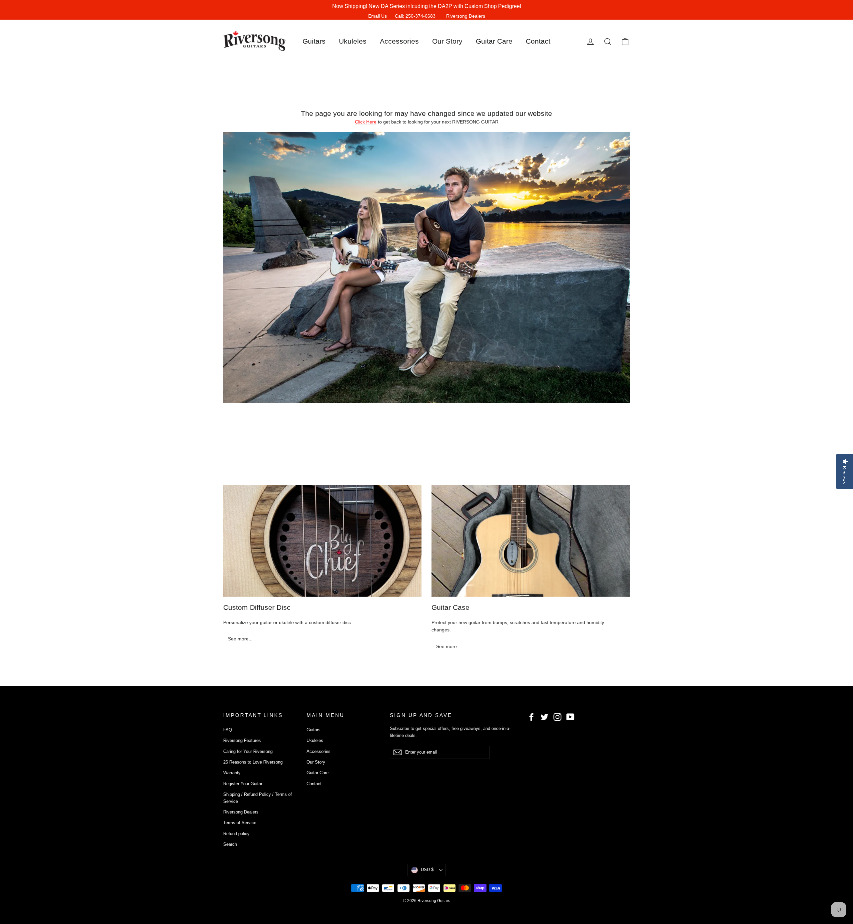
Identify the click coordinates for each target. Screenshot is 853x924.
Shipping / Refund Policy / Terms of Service (257, 798)
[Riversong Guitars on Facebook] (531, 717)
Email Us (377, 16)
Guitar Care (494, 41)
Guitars (314, 41)
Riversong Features (242, 740)
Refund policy (236, 833)
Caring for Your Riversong (248, 751)
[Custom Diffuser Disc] (322, 541)
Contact (538, 41)
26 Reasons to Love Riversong (253, 762)
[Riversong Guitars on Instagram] (557, 717)
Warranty (232, 772)
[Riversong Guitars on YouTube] (570, 717)
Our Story (447, 41)
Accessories (399, 41)
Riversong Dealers (465, 16)
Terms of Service (239, 822)
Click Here (366, 121)
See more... (240, 638)
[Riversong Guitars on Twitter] (544, 717)
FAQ (227, 729)
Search (230, 844)
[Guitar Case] (530, 541)
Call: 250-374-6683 (415, 16)
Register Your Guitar (242, 783)
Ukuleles (353, 41)
